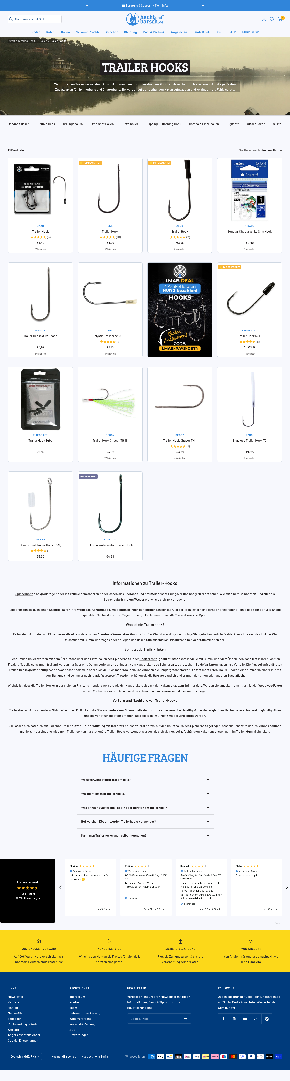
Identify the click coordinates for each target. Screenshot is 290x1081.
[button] (60, 887)
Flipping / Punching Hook (164, 124)
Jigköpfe (233, 124)
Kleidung (130, 32)
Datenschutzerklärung (84, 1013)
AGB (72, 1029)
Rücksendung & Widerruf (25, 1024)
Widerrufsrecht (80, 1018)
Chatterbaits (111, 89)
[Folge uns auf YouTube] (245, 1018)
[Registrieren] (185, 1018)
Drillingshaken (73, 124)
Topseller (14, 1018)
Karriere (13, 1002)
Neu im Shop (16, 1013)
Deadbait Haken (19, 124)
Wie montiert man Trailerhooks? (103, 793)
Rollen (65, 32)
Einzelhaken (130, 124)
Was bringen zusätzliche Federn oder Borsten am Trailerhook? (124, 807)
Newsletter (15, 996)
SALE (232, 32)
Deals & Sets (202, 32)
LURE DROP (250, 32)
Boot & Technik (154, 32)
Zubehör (112, 32)
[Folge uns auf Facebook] (223, 1018)
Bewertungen (79, 1035)
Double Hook (46, 124)
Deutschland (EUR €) (23, 1056)
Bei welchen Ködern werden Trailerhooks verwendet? (118, 821)
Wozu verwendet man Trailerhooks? (106, 779)
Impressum (77, 996)
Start (12, 41)
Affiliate (13, 1029)
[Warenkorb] (280, 19)
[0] (272, 19)
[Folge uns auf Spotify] (266, 1018)
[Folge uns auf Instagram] (234, 1018)
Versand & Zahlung (82, 1024)
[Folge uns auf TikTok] (256, 1018)
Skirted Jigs (281, 124)
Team (73, 1007)
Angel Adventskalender (24, 1035)
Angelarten (179, 32)
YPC (219, 32)
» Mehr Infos (160, 5)
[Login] (264, 19)
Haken (43, 41)
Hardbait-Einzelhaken (204, 124)
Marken (13, 1007)
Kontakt (74, 1002)
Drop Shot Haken (102, 124)
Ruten (50, 32)
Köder (36, 32)
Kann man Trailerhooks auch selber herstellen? (113, 835)
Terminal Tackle (88, 32)
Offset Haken (256, 124)
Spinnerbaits (87, 89)
